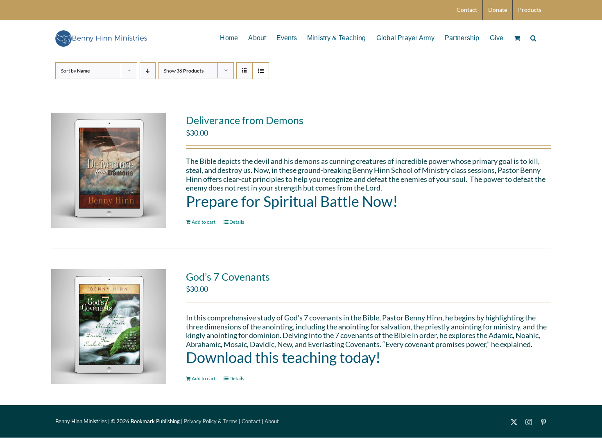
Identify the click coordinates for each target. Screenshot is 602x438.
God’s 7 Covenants (228, 276)
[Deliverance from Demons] (108, 170)
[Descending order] (148, 70)
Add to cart (203, 222)
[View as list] (261, 71)
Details (236, 222)
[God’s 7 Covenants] (108, 326)
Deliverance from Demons (244, 120)
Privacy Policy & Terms (211, 421)
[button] (533, 37)
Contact (251, 421)
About (272, 421)
